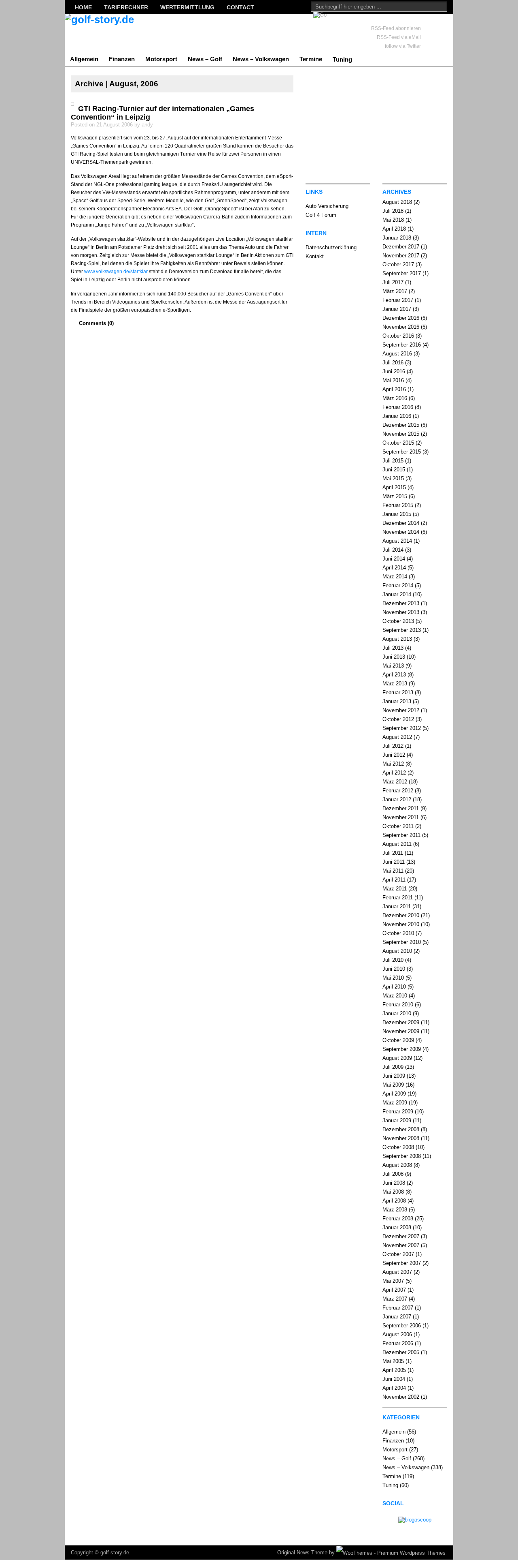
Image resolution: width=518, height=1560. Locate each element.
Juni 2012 (393, 755)
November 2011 (400, 817)
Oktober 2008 (398, 1147)
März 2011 (394, 889)
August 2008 (397, 1165)
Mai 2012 (393, 764)
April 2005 (394, 1370)
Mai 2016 (393, 380)
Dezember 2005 (400, 1352)
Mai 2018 (393, 220)
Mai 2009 (393, 1085)
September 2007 (401, 1263)
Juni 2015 (393, 470)
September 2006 (401, 1325)
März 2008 (394, 1210)
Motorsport (161, 59)
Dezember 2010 (400, 915)
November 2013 (400, 612)
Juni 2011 (393, 862)
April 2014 (394, 568)
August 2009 (397, 1058)
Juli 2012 (392, 746)
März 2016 (394, 398)
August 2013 (397, 639)
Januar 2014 (396, 594)
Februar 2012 (397, 790)
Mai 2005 (393, 1361)
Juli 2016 (392, 363)
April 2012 (394, 773)
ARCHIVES (396, 191)
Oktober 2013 (398, 621)
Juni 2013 (393, 657)
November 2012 (400, 710)
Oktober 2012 (398, 719)
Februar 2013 (397, 692)
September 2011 (401, 835)
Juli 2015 (392, 461)
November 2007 (400, 1245)
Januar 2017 (396, 309)
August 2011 (397, 844)
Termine (310, 59)
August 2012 (397, 737)
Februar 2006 (397, 1343)
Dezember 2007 (400, 1236)
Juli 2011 (392, 853)
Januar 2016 (396, 416)
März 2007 (394, 1299)
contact (240, 7)
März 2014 (394, 576)
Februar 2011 (397, 897)
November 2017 (400, 256)
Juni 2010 (393, 969)
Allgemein (84, 59)
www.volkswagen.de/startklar (116, 271)
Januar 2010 (396, 1013)
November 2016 (400, 327)
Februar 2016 (397, 407)
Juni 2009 (393, 1076)
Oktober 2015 (398, 443)
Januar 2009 (396, 1120)
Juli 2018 (392, 211)
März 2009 (394, 1103)
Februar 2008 (397, 1218)
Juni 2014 (393, 559)
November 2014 (400, 532)
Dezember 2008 (400, 1129)
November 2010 (400, 924)
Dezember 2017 (400, 247)
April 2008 (394, 1201)
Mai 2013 (393, 666)
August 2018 (397, 202)
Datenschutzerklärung (331, 247)
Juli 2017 (392, 282)
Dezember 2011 (400, 808)
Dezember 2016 (400, 318)
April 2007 (394, 1290)
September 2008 (401, 1156)
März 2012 (394, 782)
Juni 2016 (393, 371)
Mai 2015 (393, 478)
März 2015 (394, 496)
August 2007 (397, 1272)
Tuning (342, 59)
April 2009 (394, 1094)
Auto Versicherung (327, 206)
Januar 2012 (396, 799)
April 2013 (394, 675)
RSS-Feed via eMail (399, 37)
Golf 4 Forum (321, 215)
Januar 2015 (396, 514)
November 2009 (400, 1031)
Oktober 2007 (398, 1254)
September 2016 (401, 345)
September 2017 (401, 273)
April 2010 (394, 987)
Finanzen (122, 59)
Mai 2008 (393, 1192)
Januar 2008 (396, 1227)
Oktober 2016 (398, 336)
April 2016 (394, 389)
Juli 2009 (392, 1067)
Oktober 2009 (398, 1040)
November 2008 (400, 1138)
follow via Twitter (403, 46)
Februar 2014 (397, 585)
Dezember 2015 (400, 425)
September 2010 (401, 942)
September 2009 (401, 1049)
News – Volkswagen (261, 59)
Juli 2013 (392, 648)
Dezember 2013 (400, 603)
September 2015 (401, 452)
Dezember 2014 (400, 523)
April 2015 (394, 487)
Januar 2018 (396, 238)
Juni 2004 (393, 1379)
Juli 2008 (392, 1174)
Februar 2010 (397, 1004)
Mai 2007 (393, 1281)
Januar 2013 (396, 701)
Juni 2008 (393, 1183)
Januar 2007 (396, 1317)
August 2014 (397, 541)
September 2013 (401, 630)
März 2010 (394, 996)
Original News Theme (302, 1552)
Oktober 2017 (398, 264)
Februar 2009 (397, 1111)
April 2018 (394, 229)
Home (83, 7)
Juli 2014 (392, 550)
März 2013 (394, 683)
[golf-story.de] (143, 32)
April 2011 (393, 880)
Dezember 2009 (400, 1022)
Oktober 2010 (398, 933)
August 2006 (397, 1334)
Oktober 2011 (398, 826)
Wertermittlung (187, 7)
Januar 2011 (396, 906)
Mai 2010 (393, 978)
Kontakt (315, 256)
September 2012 (401, 728)
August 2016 (397, 354)
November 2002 (400, 1397)
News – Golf (205, 59)
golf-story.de (114, 1552)
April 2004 (394, 1388)
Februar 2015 (397, 505)
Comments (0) (96, 323)
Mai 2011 (392, 871)
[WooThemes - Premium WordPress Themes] (391, 1552)
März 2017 (394, 291)
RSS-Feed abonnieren (396, 28)
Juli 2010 (392, 960)
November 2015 (400, 434)
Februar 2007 (397, 1308)
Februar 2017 (397, 300)
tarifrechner (126, 7)
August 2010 (397, 951)
